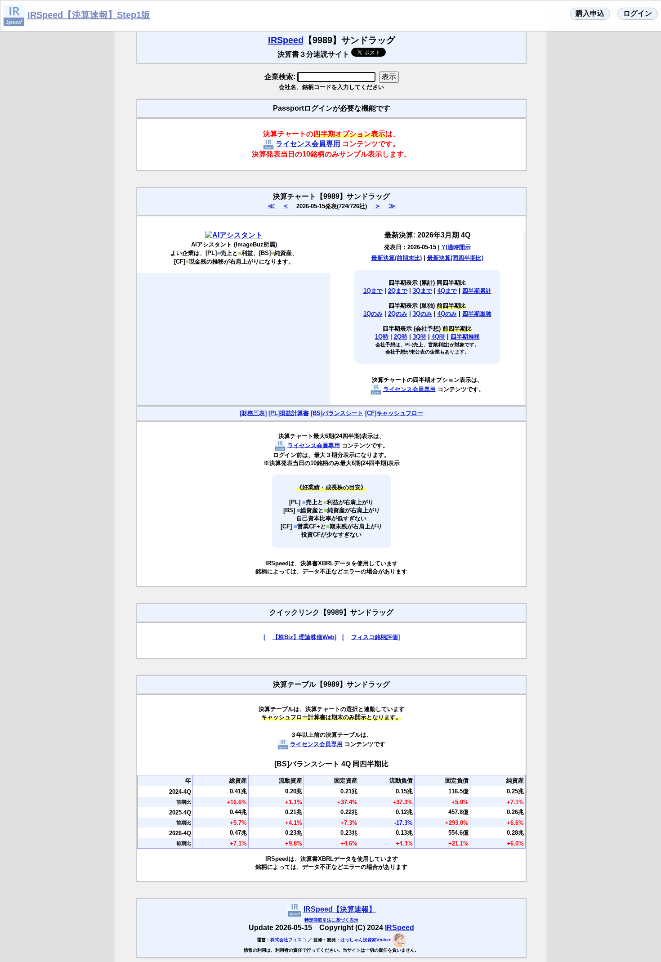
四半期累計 (476, 290)
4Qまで (447, 290)
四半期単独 (476, 313)
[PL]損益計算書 (288, 413)
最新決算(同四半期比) (455, 258)
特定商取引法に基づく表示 (331, 919)
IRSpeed (286, 40)
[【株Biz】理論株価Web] (300, 637)
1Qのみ (373, 313)
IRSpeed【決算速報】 (340, 909)
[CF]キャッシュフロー (394, 413)
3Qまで (422, 290)
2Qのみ (397, 313)
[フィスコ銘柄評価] (371, 637)
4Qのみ (447, 313)
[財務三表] (253, 413)
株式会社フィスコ (288, 939)
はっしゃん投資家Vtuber (365, 939)
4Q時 (438, 336)
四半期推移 (465, 336)
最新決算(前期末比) (396, 258)
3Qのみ (422, 313)
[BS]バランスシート (337, 413)
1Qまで (373, 290)
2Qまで (397, 290)
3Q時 (419, 336)
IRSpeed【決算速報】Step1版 (88, 15)
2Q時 (400, 336)
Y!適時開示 (456, 247)
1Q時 (382, 336)
